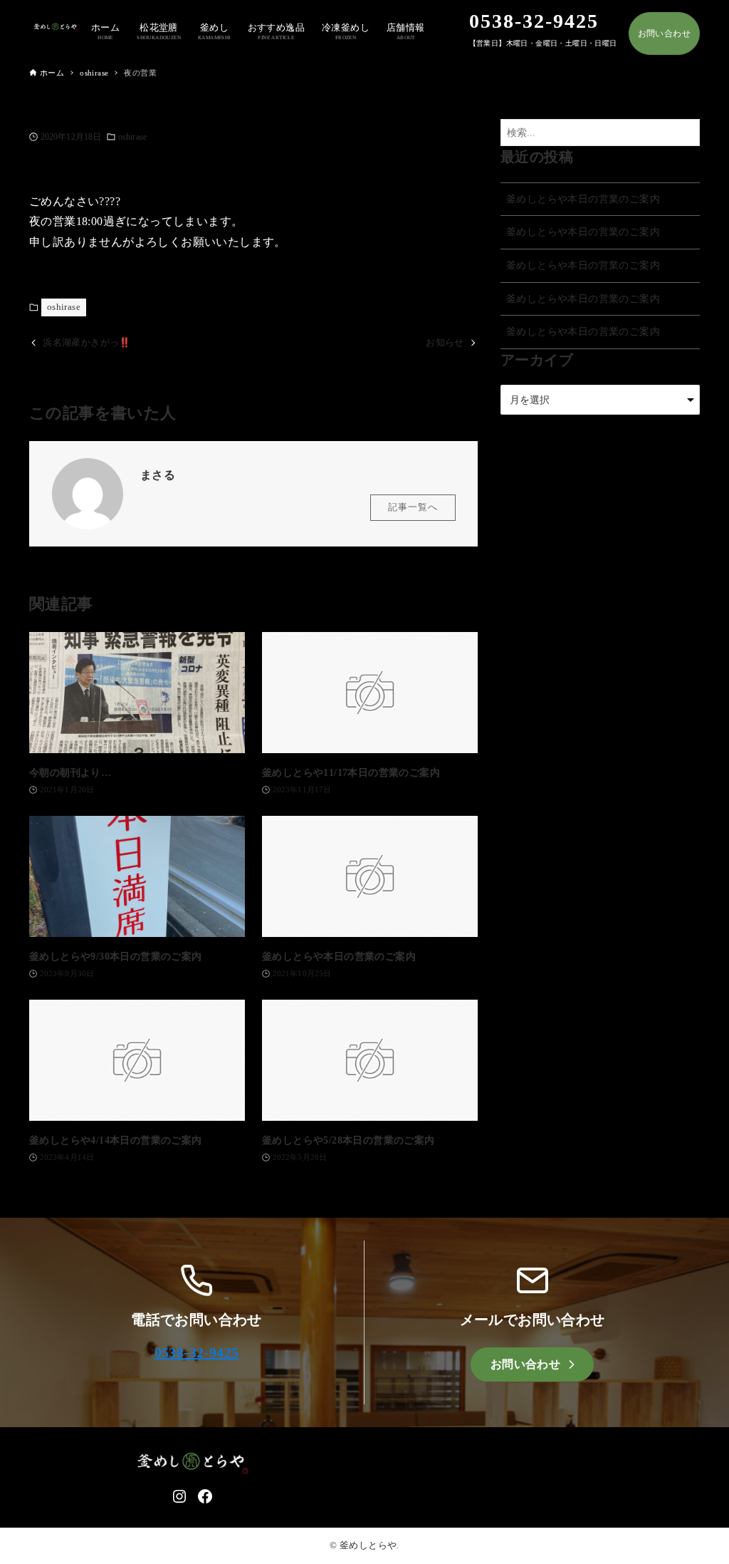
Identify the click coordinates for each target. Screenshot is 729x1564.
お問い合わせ (664, 33)
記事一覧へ (413, 507)
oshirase (132, 137)
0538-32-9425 (196, 1352)
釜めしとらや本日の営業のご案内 (583, 198)
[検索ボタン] (685, 133)
